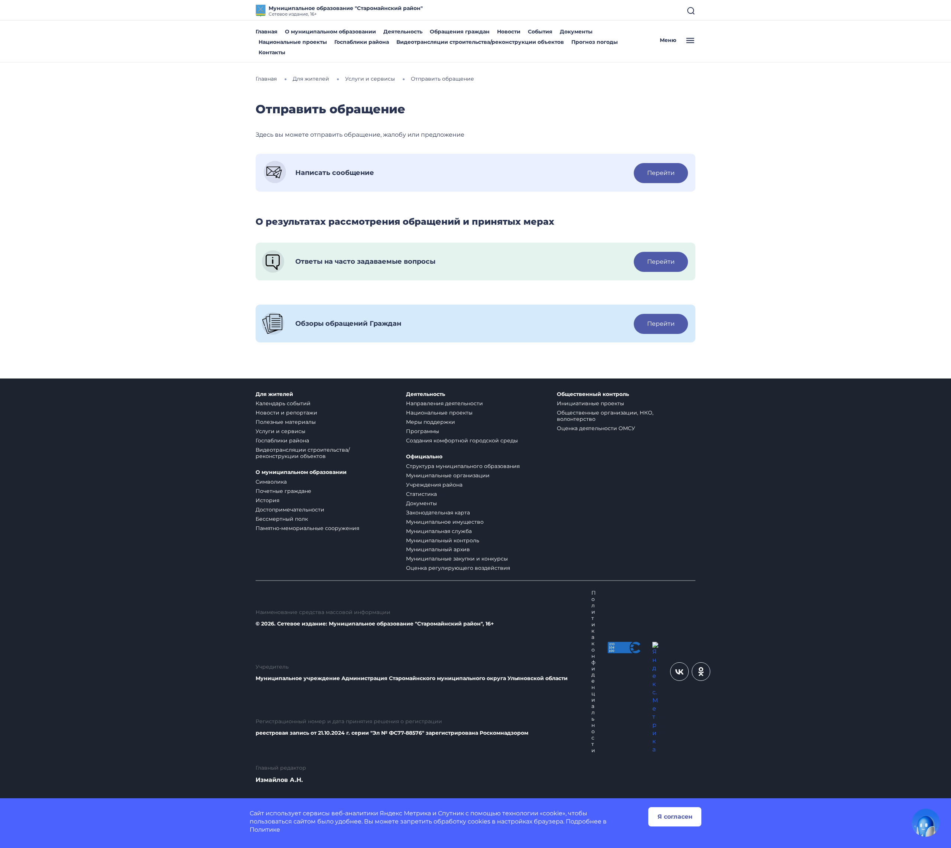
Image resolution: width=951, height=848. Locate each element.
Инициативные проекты (590, 403)
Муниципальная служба (439, 531)
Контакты (272, 52)
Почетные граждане (283, 491)
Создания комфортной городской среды (462, 440)
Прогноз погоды (594, 42)
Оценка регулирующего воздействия (458, 568)
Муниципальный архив (438, 549)
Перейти (661, 172)
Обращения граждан (460, 31)
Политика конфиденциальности (593, 671)
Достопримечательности (290, 509)
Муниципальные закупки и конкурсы (457, 558)
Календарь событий (283, 403)
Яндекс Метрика (405, 813)
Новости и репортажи (286, 412)
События (540, 31)
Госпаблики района (361, 42)
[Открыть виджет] (926, 823)
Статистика (421, 494)
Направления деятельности (444, 403)
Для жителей (274, 394)
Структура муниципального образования (463, 466)
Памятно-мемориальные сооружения (307, 528)
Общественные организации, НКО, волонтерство (605, 415)
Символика (271, 481)
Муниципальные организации (448, 475)
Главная (266, 31)
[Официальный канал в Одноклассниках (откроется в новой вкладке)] (701, 671)
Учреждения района (434, 484)
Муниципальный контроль (442, 540)
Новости (508, 31)
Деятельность (402, 31)
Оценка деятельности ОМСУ (596, 428)
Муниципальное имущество (445, 522)
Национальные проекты (293, 42)
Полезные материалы (286, 422)
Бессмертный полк (282, 519)
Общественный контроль (593, 394)
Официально (424, 457)
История (267, 500)
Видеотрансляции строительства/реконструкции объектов (480, 42)
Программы (422, 431)
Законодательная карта (438, 512)
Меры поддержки (430, 422)
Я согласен (675, 816)
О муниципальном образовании (330, 31)
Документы (576, 31)
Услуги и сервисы (280, 431)
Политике (265, 829)
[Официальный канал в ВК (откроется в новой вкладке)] (679, 671)
